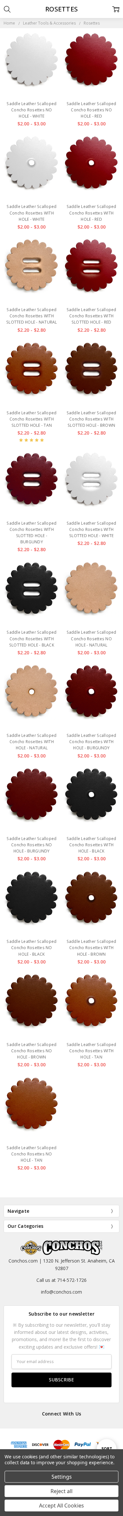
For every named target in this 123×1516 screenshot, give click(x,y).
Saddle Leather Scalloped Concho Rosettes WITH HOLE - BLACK (91, 845)
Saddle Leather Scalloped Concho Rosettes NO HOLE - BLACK (31, 948)
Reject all (61, 1491)
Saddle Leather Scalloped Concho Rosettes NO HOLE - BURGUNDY (31, 845)
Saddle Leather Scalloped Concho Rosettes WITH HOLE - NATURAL (31, 742)
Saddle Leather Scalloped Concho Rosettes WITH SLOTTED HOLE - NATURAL (31, 316)
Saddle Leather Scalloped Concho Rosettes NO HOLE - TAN (31, 1154)
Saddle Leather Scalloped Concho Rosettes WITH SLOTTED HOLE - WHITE (91, 529)
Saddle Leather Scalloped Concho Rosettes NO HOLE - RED (91, 110)
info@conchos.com (61, 1292)
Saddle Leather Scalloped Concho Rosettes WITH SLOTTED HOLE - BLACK (31, 638)
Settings (61, 1476)
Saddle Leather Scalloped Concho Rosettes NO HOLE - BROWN (31, 1051)
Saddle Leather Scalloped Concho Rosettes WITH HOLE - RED (91, 213)
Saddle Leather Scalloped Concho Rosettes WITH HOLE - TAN (91, 1051)
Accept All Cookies (61, 1505)
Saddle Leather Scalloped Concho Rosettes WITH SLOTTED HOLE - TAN (31, 419)
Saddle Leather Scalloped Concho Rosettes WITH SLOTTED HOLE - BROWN (91, 419)
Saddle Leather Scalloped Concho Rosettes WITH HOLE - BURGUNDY (91, 742)
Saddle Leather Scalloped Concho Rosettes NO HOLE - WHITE (31, 110)
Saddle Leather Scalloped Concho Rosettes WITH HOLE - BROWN (91, 948)
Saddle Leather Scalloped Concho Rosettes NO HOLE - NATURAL (91, 638)
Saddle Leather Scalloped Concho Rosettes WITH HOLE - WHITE (31, 213)
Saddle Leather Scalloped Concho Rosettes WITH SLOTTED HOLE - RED (91, 316)
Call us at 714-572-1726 (61, 1280)
